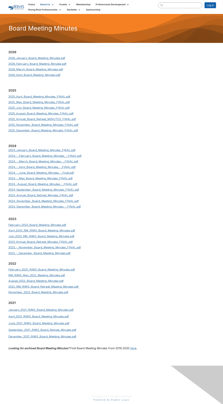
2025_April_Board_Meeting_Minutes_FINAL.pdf (39, 96)
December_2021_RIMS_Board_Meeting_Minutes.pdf (42, 336)
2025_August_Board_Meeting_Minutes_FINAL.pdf (41, 113)
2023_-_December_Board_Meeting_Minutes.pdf (39, 253)
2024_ (12, 150)
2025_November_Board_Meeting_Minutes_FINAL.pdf (43, 125)
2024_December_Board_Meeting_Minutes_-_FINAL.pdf (44, 206)
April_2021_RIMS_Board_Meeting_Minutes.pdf (38, 316)
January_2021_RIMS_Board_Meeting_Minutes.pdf (41, 310)
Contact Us (18, 372)
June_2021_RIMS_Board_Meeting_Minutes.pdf (38, 323)
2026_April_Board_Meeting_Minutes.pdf (34, 75)
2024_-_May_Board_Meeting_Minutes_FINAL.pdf (40, 178)
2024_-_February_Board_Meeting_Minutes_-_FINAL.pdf (45, 156)
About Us (151, 384)
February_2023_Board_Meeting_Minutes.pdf (37, 225)
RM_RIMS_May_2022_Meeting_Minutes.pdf (36, 275)
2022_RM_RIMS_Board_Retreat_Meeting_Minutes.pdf (43, 286)
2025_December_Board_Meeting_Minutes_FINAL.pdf (43, 130)
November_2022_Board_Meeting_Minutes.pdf (38, 292)
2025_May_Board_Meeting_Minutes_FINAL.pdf (39, 102)
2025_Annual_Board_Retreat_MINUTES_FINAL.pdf (42, 119)
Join (81, 384)
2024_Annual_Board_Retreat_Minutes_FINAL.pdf (40, 195)
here (132, 348)
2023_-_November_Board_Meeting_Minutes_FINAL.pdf (44, 247)
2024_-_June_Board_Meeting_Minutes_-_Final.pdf (41, 173)
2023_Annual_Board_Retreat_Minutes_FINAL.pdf (40, 242)
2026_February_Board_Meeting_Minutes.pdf (37, 64)
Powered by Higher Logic (112, 400)
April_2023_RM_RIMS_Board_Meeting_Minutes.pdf (41, 230)
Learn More (86, 387)
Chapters (84, 390)
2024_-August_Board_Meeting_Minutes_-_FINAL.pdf (42, 184)
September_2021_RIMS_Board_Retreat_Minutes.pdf (42, 330)
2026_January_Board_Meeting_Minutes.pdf (36, 58)
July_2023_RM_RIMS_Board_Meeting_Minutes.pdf (41, 236)
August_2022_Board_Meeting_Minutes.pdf (36, 281)
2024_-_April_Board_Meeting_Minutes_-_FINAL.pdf (42, 167)
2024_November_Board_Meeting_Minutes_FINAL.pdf (43, 201)
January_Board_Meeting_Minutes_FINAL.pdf (45, 150)
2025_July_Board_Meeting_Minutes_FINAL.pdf (39, 108)
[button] (47, 4)
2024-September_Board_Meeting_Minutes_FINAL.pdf (43, 189)
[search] (161, 5)
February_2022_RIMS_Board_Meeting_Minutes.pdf (41, 269)
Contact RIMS (154, 387)
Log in (210, 5)
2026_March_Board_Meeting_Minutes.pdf (35, 69)
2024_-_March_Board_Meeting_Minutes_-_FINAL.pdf (43, 161)
